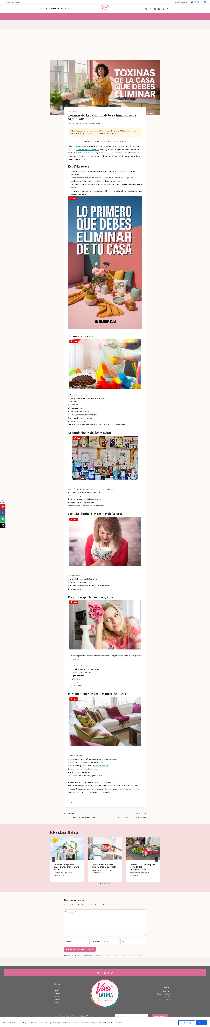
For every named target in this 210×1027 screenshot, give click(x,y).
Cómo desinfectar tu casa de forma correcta (104, 865)
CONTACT (64, 9)
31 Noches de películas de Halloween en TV (81, 816)
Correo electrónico (100, 941)
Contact (168, 999)
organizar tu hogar (81, 146)
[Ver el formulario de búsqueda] (168, 9)
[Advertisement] (105, 44)
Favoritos (181, 2)
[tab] (100, 883)
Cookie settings (187, 1023)
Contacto (186, 2)
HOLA (42, 9)
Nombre (68, 941)
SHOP (47, 9)
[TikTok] (195, 2)
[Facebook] (198, 2)
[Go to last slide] (53, 859)
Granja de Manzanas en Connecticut (132, 816)
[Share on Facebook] (2, 513)
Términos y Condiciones (163, 994)
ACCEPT (201, 1023)
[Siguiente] (156, 859)
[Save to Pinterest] (2, 507)
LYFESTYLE (57, 993)
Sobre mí (176, 2)
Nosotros (167, 997)
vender (79, 686)
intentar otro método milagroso (87, 149)
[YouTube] (205, 2)
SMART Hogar (73, 111)
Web (123, 941)
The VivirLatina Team (79, 123)
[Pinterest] (202, 2)
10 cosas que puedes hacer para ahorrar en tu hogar (67, 867)
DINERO (57, 999)
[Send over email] (2, 519)
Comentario (70, 912)
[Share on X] (2, 525)
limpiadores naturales (100, 766)
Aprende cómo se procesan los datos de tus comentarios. (119, 956)
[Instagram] (192, 2)
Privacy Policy (166, 991)
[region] (105, 1022)
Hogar (71, 802)
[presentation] (67, 848)
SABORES (57, 996)
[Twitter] (150, 9)
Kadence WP (84, 1016)
